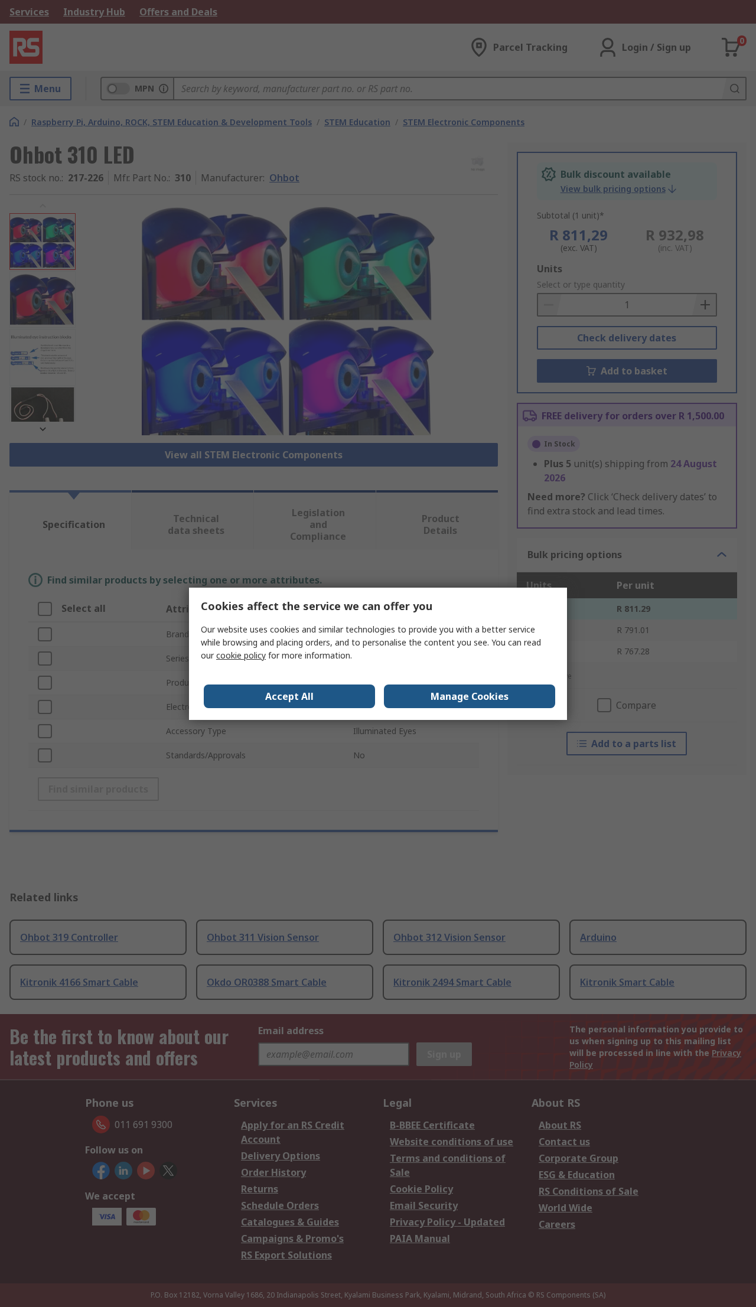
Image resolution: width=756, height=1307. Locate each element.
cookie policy (241, 655)
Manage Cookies (470, 696)
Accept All (289, 696)
